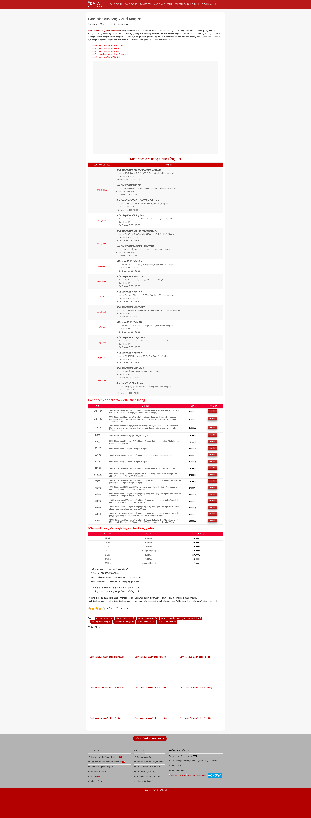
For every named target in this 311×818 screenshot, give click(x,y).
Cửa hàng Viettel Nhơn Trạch (170, 618)
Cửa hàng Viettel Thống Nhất (101, 622)
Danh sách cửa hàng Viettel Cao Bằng (196, 718)
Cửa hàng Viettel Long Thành (148, 618)
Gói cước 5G (131, 4)
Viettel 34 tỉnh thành (187, 4)
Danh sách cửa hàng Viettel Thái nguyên (107, 45)
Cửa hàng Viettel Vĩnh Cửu (146, 622)
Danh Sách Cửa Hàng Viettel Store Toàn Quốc (109, 54)
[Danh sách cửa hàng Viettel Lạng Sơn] (155, 704)
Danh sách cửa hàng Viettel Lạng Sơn (151, 718)
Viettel (164, 790)
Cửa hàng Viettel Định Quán (125, 618)
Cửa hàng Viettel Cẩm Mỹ (104, 618)
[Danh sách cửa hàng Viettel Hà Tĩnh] (200, 643)
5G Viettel (145, 4)
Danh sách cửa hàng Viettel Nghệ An (105, 48)
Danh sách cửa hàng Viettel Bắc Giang (196, 687)
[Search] (216, 4)
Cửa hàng (207, 4)
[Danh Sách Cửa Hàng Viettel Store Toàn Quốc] (110, 673)
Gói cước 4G (116, 4)
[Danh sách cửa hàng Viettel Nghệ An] (155, 643)
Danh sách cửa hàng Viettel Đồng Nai (155, 159)
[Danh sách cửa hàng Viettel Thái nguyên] (110, 643)
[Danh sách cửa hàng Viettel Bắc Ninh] (155, 673)
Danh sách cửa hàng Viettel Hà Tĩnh (105, 51)
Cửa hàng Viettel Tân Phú (192, 618)
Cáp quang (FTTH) (163, 4)
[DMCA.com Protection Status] (215, 775)
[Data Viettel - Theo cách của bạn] (97, 4)
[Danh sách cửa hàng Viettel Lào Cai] (110, 704)
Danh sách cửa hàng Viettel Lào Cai (105, 718)
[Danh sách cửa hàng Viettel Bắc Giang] (200, 673)
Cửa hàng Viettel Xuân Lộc (167, 622)
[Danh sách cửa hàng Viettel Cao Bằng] (200, 704)
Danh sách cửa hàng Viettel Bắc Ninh (105, 57)
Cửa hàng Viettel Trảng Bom (124, 622)
